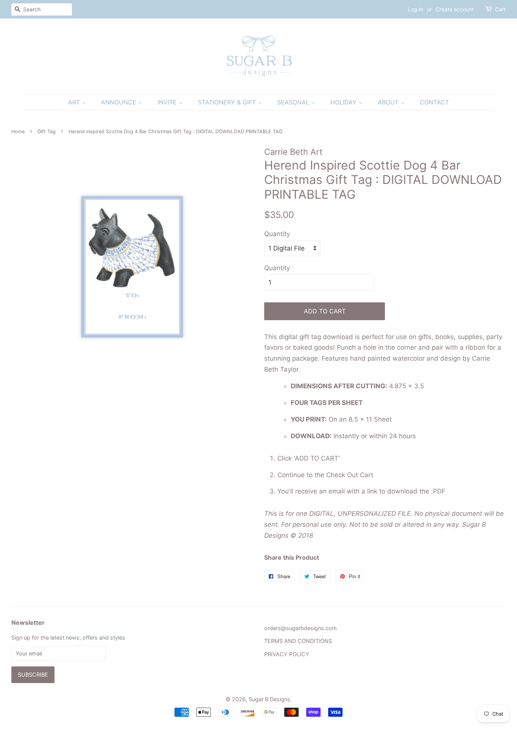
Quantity (277, 234)
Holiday (344, 102)
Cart (500, 9)
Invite (168, 102)
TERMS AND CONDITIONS (298, 641)
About (389, 102)
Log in (415, 9)
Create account (455, 9)
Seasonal (294, 102)
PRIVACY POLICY (286, 654)
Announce (119, 102)
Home (18, 131)
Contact (434, 102)
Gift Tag (46, 131)
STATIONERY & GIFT (228, 102)
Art (75, 102)
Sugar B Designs (269, 699)
